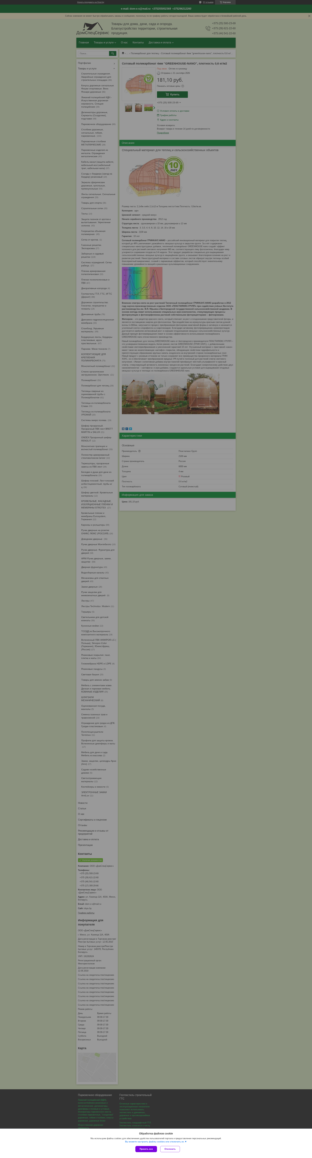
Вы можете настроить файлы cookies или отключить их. (155, 1141)
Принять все (146, 1149)
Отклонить (170, 1149)
